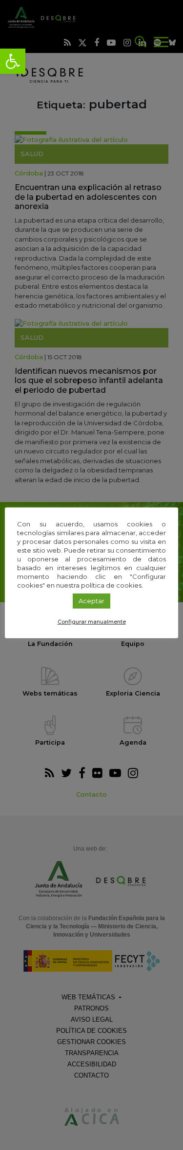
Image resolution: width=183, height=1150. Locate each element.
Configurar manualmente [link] (92, 621)
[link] (12, 61)
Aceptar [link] (91, 601)
